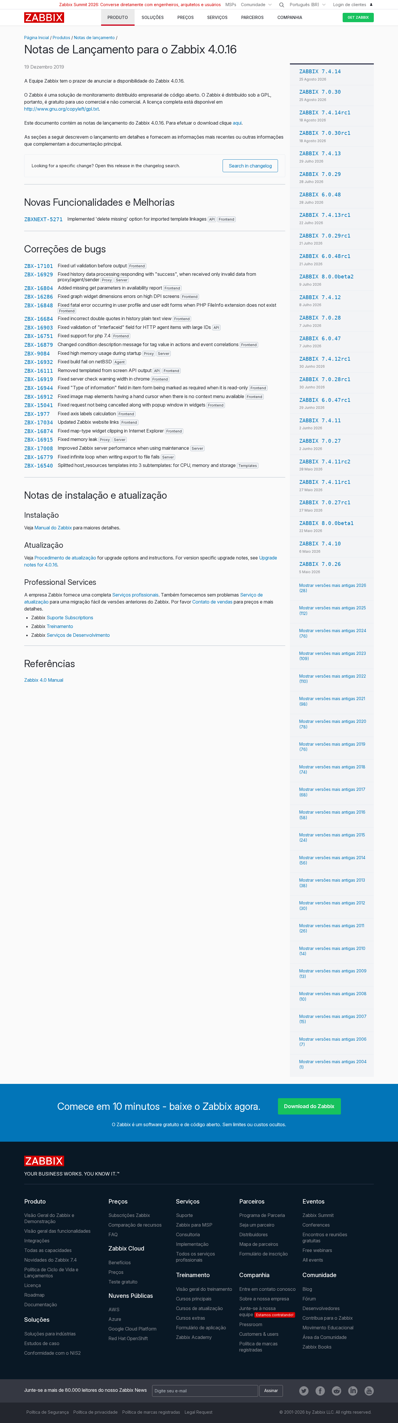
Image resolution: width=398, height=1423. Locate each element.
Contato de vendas (212, 602)
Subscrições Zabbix (129, 1215)
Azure (114, 1319)
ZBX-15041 (38, 405)
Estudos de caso (41, 1343)
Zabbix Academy (194, 1337)
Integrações (37, 1241)
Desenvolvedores (321, 1308)
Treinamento (60, 626)
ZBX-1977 (37, 414)
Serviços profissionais (135, 595)
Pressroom (250, 1324)
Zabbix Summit (318, 1215)
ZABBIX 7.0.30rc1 (325, 133)
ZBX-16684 (38, 319)
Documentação (40, 1304)
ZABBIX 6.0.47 (320, 338)
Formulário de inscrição (263, 1254)
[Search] (281, 5)
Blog (307, 1289)
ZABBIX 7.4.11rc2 (325, 461)
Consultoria (188, 1234)
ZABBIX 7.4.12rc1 (325, 359)
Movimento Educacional (327, 1327)
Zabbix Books (317, 1347)
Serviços (188, 1201)
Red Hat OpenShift (128, 1338)
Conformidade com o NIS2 (52, 1353)
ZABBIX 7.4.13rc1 (325, 215)
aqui (237, 123)
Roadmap (34, 1295)
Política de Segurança (48, 1412)
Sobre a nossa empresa (264, 1299)
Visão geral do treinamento (204, 1289)
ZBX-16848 (38, 305)
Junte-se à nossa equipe (266, 1311)
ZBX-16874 (38, 431)
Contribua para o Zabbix (327, 1318)
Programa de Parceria (262, 1215)
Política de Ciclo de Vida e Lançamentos (51, 1273)
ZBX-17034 (38, 422)
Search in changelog (250, 166)
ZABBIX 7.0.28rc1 (325, 379)
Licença (32, 1285)
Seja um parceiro (256, 1225)
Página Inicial (36, 37)
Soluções (37, 1319)
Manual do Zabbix (53, 528)
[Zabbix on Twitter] (304, 1391)
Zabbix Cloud (126, 1248)
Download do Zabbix (309, 1106)
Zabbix (44, 17)
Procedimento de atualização (65, 558)
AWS (113, 1309)
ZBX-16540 (38, 466)
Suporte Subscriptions (70, 617)
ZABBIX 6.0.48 (320, 194)
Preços (118, 1201)
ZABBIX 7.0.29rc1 (325, 236)
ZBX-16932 (38, 362)
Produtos (61, 37)
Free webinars (317, 1250)
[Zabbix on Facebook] (320, 1391)
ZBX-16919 (38, 379)
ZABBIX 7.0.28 (320, 318)
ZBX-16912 (38, 397)
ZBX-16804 (38, 288)
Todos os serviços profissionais (195, 1257)
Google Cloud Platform (132, 1329)
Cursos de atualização (199, 1308)
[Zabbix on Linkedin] (353, 1391)
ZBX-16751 (38, 336)
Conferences (316, 1225)
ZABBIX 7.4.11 (320, 420)
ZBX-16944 (38, 388)
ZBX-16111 (38, 371)
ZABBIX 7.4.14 (320, 71)
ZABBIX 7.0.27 (320, 441)
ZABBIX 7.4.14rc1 (325, 112)
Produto (35, 1201)
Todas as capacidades (48, 1250)
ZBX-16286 (38, 297)
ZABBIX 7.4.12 (320, 297)
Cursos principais (194, 1299)
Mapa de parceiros (258, 1244)
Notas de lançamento (94, 37)
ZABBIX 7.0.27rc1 (325, 502)
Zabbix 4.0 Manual (43, 680)
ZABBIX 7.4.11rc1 (325, 482)
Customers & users (259, 1334)
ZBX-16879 (38, 345)
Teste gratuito (123, 1282)
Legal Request (198, 1412)
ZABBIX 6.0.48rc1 (325, 256)
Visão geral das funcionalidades (57, 1231)
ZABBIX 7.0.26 (320, 564)
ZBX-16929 (38, 274)
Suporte (184, 1215)
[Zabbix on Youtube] (369, 1391)
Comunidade (253, 4)
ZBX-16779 (38, 457)
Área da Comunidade (324, 1337)
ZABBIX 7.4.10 (320, 543)
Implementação (192, 1244)
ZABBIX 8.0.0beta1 (326, 523)
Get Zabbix (358, 17)
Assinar (271, 1390)
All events (312, 1260)
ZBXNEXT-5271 (43, 219)
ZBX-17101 (38, 266)
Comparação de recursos (135, 1225)
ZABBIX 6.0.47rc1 (325, 400)
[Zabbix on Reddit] (336, 1391)
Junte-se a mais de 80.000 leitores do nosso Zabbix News (85, 1390)
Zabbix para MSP (194, 1225)
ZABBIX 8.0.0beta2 (326, 276)
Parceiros (252, 1201)
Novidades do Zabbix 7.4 (50, 1260)
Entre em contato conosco (267, 1289)
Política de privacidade (95, 1412)
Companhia (254, 1275)
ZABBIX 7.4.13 (320, 153)
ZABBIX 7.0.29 (320, 174)
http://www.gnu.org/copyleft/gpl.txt (61, 109)
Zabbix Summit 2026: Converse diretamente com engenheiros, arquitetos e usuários (140, 4)
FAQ (113, 1234)
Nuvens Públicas (130, 1295)
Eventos (313, 1201)
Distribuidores (253, 1234)
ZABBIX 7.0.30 (320, 92)
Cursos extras (190, 1318)
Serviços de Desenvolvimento (78, 635)
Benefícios (119, 1262)
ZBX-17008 (38, 448)
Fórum (309, 1299)
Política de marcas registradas (258, 1347)
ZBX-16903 (38, 328)
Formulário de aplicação (201, 1327)
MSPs (231, 4)
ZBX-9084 (37, 353)
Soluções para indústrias (50, 1334)
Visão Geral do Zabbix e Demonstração (49, 1218)
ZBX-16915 (38, 440)
